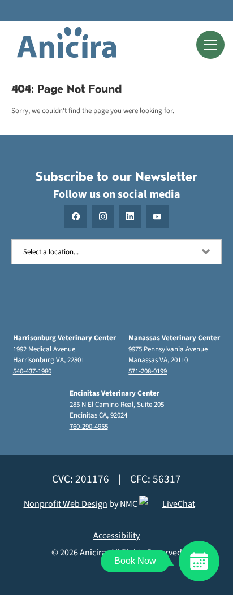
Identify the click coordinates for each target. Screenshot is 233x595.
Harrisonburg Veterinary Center (64, 338)
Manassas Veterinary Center (174, 338)
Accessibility (116, 535)
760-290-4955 (89, 427)
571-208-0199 (147, 371)
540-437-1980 (32, 371)
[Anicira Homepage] (66, 45)
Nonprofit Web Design (65, 504)
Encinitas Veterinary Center (114, 393)
